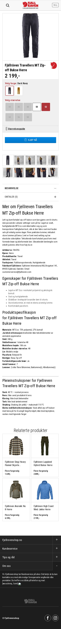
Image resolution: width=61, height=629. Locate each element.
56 (19, 117)
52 (46, 107)
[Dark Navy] (9, 90)
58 (28, 117)
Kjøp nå (32, 140)
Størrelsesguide (16, 128)
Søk (7, 5)
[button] (9, 91)
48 (28, 107)
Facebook (48, 618)
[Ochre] (18, 90)
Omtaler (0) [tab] (11, 196)
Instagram (55, 618)
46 (19, 107)
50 (37, 107)
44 (10, 107)
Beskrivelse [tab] (12, 188)
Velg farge (10, 83)
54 (10, 117)
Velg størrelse (12, 100)
